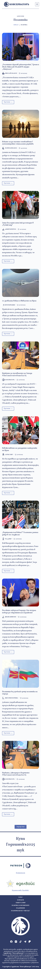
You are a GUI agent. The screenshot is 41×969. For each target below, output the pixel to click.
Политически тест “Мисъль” (20, 911)
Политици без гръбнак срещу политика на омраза (19, 692)
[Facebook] (11, 941)
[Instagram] (16, 941)
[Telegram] (25, 941)
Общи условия (20, 903)
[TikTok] (20, 941)
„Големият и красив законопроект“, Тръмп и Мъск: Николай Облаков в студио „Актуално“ (20, 66)
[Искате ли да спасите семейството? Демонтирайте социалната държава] (20, 124)
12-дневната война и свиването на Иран (19, 301)
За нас (20, 897)
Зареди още (20, 827)
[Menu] (37, 4)
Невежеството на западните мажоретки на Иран (19, 449)
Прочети (9, 102)
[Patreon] (30, 941)
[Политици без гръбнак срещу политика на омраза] (20, 674)
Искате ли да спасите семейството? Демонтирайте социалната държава (18, 143)
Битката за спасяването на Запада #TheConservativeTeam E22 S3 (17, 374)
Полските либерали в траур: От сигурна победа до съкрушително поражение (19, 611)
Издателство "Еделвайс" (20, 890)
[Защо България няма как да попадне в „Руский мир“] (20, 205)
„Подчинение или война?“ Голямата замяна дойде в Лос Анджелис (20, 533)
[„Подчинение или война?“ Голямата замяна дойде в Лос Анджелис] (20, 514)
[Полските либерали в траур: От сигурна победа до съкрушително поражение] (20, 592)
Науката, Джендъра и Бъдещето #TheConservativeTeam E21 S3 (15, 774)
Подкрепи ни (20, 873)
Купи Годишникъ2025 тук (20, 844)
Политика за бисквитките (20, 905)
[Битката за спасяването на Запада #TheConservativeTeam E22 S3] (20, 355)
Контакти (20, 900)
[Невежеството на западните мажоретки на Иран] (20, 430)
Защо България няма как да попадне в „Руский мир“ (18, 224)
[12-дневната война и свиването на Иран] (20, 283)
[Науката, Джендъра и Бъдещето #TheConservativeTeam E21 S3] (20, 755)
